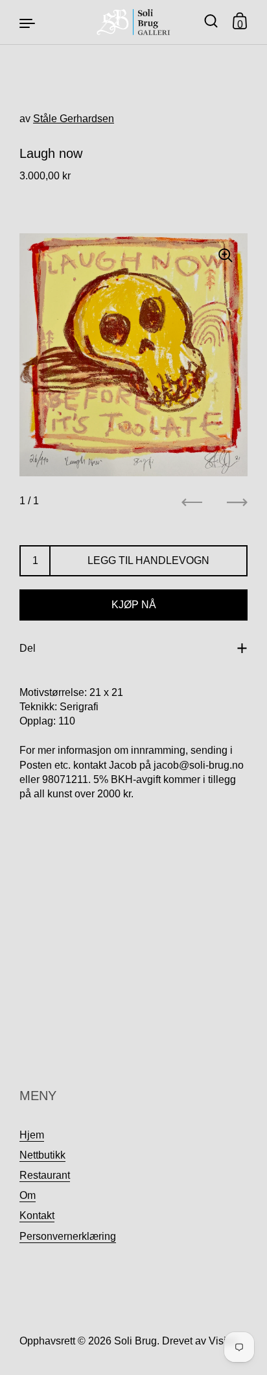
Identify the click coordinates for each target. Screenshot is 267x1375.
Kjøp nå (133, 604)
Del (27, 648)
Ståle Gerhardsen (73, 118)
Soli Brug (135, 1340)
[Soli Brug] (133, 22)
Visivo (223, 1340)
